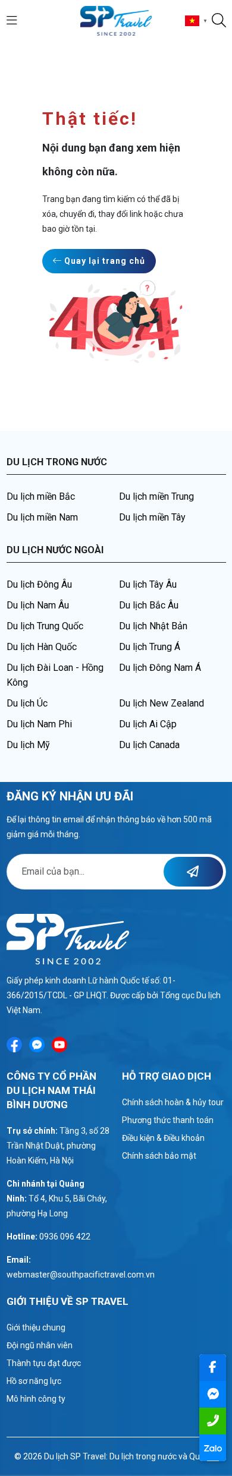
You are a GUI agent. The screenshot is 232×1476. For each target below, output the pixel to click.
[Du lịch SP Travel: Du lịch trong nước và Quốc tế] (116, 20)
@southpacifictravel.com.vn (102, 1274)
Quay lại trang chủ (103, 261)
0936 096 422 (64, 1236)
